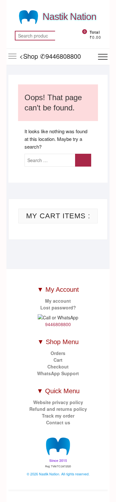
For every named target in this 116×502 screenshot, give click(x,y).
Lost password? (58, 307)
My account (58, 301)
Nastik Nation (69, 16)
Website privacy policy (58, 402)
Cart (58, 360)
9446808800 (58, 324)
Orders (58, 353)
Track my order (58, 415)
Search (63, 35)
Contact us (58, 422)
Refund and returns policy (58, 409)
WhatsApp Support (58, 373)
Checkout (58, 366)
